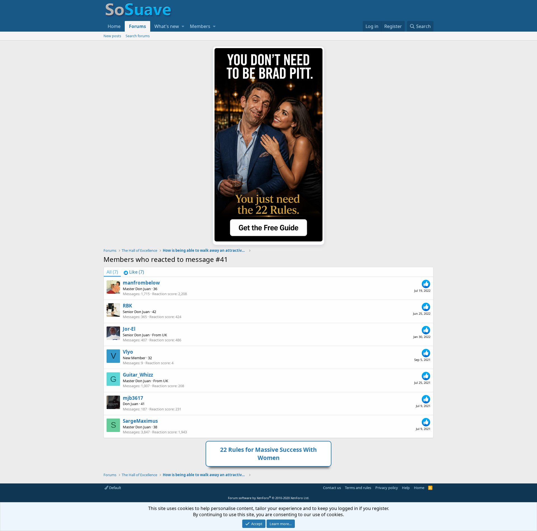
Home (114, 26)
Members (200, 26)
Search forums (138, 35)
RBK (127, 305)
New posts (112, 35)
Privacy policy (386, 487)
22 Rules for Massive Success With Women (268, 454)
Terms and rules (358, 487)
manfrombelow (141, 282)
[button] (183, 26)
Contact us (332, 487)
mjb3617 (133, 398)
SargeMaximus (140, 421)
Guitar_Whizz (138, 375)
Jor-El (129, 329)
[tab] (134, 272)
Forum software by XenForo (268, 498)
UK (164, 334)
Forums (137, 26)
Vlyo (128, 352)
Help (406, 487)
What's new (166, 26)
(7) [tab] (112, 272)
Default (114, 487)
